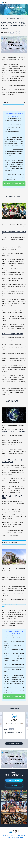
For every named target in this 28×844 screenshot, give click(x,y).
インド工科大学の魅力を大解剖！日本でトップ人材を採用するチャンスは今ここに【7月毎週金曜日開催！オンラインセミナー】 (14, 733)
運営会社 (22, 837)
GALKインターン (6, 835)
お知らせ (11, 729)
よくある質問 (7, 837)
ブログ (11, 32)
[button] (16, 32)
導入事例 (12, 835)
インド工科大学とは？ (20, 835)
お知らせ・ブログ (4, 18)
